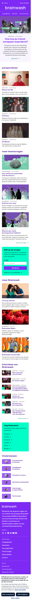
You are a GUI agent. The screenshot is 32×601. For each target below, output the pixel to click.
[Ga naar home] (9, 506)
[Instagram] (3, 533)
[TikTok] (6, 533)
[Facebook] (16, 533)
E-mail (6, 260)
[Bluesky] (11, 533)
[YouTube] (13, 533)
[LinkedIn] (8, 533)
